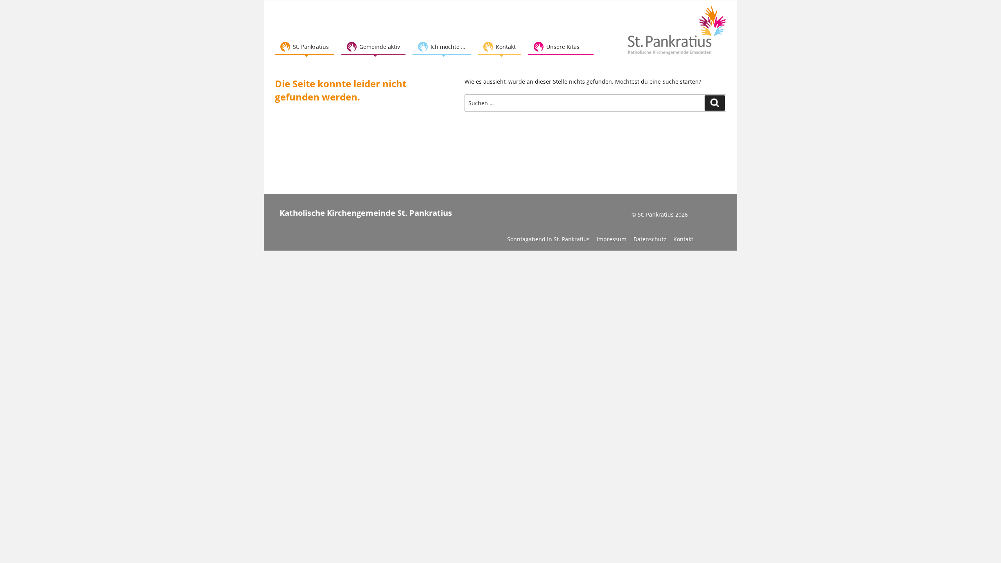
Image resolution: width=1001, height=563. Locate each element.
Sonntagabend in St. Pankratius (548, 239)
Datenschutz (649, 239)
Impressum (611, 239)
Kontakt (683, 239)
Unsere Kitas (562, 46)
